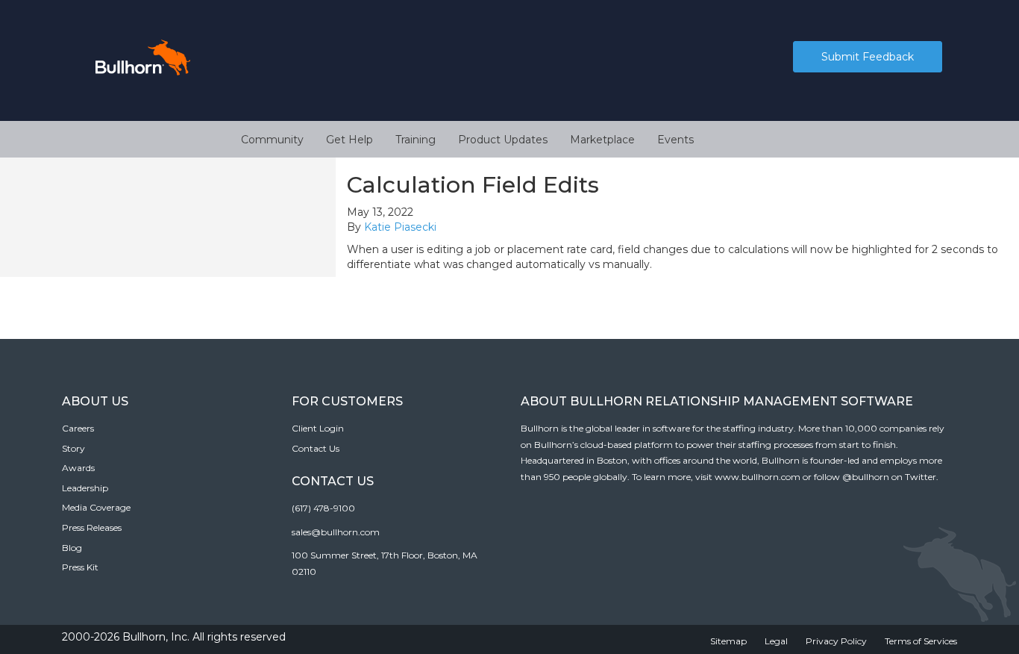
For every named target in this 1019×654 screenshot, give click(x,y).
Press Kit (80, 567)
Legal (776, 641)
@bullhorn (865, 476)
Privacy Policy (836, 641)
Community (272, 139)
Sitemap (728, 641)
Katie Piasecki (400, 227)
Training (415, 139)
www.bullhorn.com (757, 476)
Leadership (85, 487)
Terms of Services (921, 641)
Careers (78, 428)
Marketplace (602, 139)
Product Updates (503, 139)
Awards (78, 467)
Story (73, 448)
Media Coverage (96, 507)
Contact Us (315, 448)
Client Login (318, 428)
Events (675, 139)
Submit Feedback (867, 56)
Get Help (349, 139)
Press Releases (92, 527)
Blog (72, 547)
